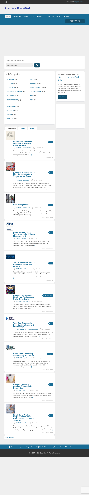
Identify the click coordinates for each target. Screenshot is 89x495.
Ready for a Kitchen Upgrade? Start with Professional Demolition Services (23, 417)
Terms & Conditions (66, 447)
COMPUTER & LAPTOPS (14, 92)
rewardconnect (27, 147)
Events (32, 79)
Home (8, 16)
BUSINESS (19, 268)
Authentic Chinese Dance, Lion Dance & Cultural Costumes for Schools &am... (24, 175)
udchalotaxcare (27, 268)
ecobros (25, 422)
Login (82, 2)
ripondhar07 (26, 180)
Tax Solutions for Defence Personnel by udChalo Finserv (24, 265)
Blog (32, 16)
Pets (31, 100)
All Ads (25, 16)
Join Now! (62, 97)
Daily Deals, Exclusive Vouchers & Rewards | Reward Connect (22, 143)
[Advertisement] (44, 40)
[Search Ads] (37, 65)
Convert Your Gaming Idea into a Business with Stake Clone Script (24, 297)
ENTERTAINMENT (12, 100)
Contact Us (50, 16)
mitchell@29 (26, 301)
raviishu (24, 238)
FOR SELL (33, 83)
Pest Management (21, 205)
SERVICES (19, 147)
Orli (24, 390)
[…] (31, 155)
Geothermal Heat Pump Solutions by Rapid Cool (23, 355)
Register (76, 2)
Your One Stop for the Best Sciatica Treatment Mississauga (23, 325)
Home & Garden (35, 92)
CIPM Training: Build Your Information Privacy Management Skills (24, 234)
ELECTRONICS (11, 96)
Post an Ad (75, 21)
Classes (18, 238)
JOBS (32, 96)
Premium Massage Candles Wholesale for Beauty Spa (23, 386)
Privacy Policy (53, 447)
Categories (17, 16)
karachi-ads (26, 207)
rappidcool (26, 358)
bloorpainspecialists (33, 329)
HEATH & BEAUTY (35, 87)
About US (40, 16)
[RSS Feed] (6, 2)
